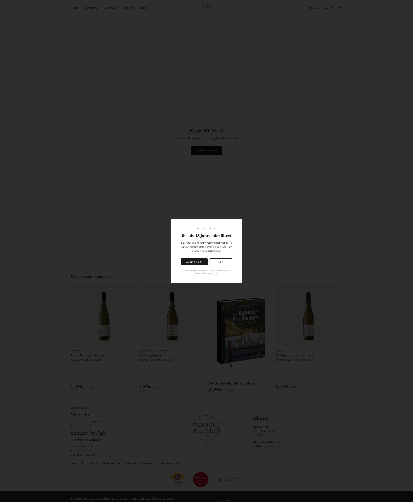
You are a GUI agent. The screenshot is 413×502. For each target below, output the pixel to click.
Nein (220, 262)
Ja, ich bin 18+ (194, 262)
